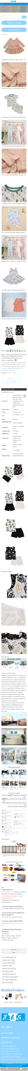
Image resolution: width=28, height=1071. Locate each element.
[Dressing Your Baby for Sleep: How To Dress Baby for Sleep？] (14, 45)
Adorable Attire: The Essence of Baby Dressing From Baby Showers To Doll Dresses (14, 290)
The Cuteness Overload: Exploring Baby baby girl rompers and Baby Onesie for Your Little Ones (14, 232)
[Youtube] (8, 1027)
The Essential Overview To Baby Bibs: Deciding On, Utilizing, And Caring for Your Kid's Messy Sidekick (14, 319)
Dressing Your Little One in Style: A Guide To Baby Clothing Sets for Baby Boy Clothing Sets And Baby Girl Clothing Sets (14, 261)
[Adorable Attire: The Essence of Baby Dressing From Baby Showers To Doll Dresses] (14, 276)
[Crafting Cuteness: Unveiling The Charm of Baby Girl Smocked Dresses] (14, 74)
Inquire (10, 378)
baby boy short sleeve (8, 960)
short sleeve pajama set (9, 957)
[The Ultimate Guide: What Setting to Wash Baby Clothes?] (14, 132)
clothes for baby (7, 965)
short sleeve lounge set (9, 974)
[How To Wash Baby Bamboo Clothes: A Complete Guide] (14, 161)
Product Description (8, 389)
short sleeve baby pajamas (10, 977)
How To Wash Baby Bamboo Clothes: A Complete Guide (14, 175)
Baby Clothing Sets (7, 982)
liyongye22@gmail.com (13, 1048)
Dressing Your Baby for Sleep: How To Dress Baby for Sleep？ (14, 59)
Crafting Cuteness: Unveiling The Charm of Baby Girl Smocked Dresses (14, 88)
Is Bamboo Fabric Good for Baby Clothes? (14, 203)
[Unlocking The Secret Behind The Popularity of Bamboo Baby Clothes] (14, 103)
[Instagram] (11, 1027)
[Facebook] (2, 1027)
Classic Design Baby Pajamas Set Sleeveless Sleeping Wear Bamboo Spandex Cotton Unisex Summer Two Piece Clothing (8, 1002)
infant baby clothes (7, 971)
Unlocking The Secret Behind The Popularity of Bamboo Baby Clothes (14, 117)
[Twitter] (5, 1027)
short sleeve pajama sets (9, 979)
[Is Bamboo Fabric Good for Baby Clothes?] (14, 189)
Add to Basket (10, 382)
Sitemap (19, 1066)
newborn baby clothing (9, 968)
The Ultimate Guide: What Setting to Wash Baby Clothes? (14, 146)
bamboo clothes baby (8, 963)
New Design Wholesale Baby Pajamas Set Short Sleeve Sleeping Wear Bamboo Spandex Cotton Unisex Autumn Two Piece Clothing (19, 1002)
